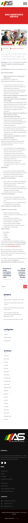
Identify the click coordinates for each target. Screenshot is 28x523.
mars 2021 (6, 406)
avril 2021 (6, 403)
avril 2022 (6, 368)
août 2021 (6, 390)
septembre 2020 (7, 416)
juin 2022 (6, 362)
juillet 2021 (6, 394)
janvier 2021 (6, 413)
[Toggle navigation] (25, 3)
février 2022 (6, 371)
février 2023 (6, 359)
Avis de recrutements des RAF (10, 319)
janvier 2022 (6, 374)
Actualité (14, 48)
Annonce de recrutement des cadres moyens (14, 307)
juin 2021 (6, 397)
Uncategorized (7, 340)
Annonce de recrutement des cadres (12, 302)
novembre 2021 (7, 381)
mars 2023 (6, 355)
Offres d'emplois (19, 48)
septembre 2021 (7, 387)
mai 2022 (6, 365)
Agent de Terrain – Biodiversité (10, 299)
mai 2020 (6, 419)
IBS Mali (17, 518)
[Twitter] (5, 463)
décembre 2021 (7, 378)
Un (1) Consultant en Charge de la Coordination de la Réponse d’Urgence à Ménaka (13, 314)
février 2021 (6, 409)
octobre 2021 (7, 384)
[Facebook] (2, 463)
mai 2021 (6, 400)
